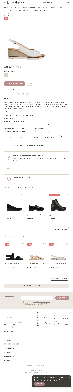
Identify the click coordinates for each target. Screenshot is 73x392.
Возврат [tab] (36, 137)
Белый (47, 131)
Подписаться (62, 298)
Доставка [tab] (23, 137)
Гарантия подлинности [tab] (63, 136)
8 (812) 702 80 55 (8, 317)
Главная (6, 7)
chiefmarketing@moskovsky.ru (11, 335)
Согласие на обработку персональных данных (36, 304)
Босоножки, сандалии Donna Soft (36, 286)
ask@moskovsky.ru (8, 331)
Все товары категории (59, 278)
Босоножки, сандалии (29, 7)
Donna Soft (6, 13)
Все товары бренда (60, 229)
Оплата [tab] (10, 137)
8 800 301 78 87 (8, 329)
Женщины (13, 7)
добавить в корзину (16, 83)
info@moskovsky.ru (8, 319)
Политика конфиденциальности (36, 368)
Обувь (19, 7)
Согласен (39, 384)
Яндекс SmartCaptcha (36, 370)
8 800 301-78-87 (47, 2)
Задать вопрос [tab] (49, 137)
